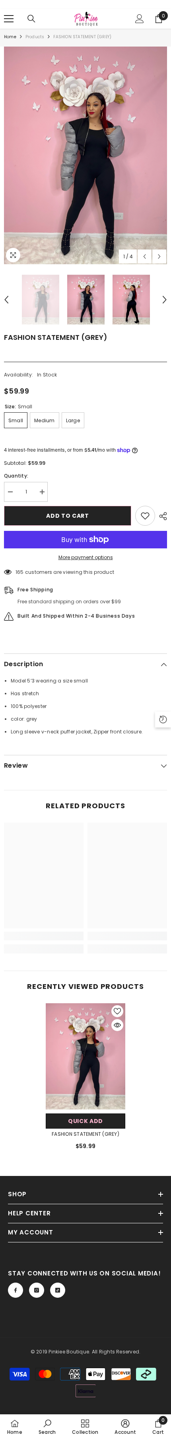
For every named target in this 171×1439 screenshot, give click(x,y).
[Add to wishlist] (145, 516)
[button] (145, 256)
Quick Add (85, 1121)
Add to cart (67, 516)
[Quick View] (117, 1025)
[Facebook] (15, 1290)
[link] (44, 936)
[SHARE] (161, 516)
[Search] (31, 18)
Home (10, 37)
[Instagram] (36, 1290)
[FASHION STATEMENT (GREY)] (85, 1056)
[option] (85, 155)
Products (35, 37)
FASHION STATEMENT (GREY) (85, 1134)
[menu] (9, 18)
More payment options (85, 557)
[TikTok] (57, 1290)
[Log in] (139, 18)
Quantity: (16, 475)
